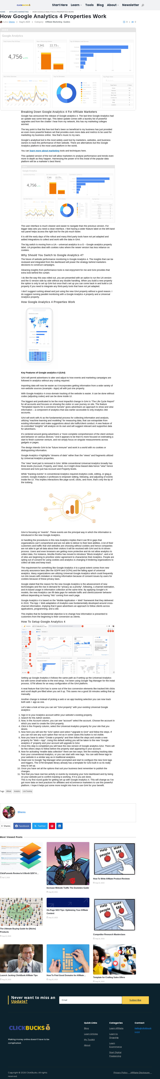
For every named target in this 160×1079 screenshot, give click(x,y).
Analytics (17, 791)
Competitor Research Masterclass (109, 934)
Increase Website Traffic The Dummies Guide (68, 888)
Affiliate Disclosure (141, 1072)
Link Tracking (27, 791)
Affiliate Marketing (19, 12)
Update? (19, 1001)
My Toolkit (89, 1039)
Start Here (60, 5)
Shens (12, 22)
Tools (89, 5)
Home (2, 12)
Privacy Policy (122, 1072)
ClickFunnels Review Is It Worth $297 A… (19, 873)
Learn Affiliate (116, 1028)
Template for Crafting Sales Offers (109, 977)
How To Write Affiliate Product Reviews (111, 879)
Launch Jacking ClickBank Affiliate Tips (19, 975)
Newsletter (130, 5)
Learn (75, 5)
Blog (100, 5)
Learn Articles (91, 1034)
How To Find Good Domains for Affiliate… (66, 975)
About (111, 5)
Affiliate (8, 791)
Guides (66, 22)
